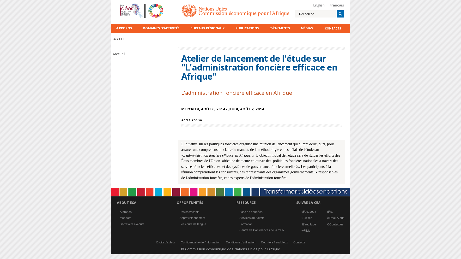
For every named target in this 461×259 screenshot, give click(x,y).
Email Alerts (336, 218)
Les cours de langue (193, 224)
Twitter (307, 218)
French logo (126, 4)
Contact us (336, 224)
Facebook (309, 211)
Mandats (125, 218)
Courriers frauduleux (274, 242)
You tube (310, 224)
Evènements (280, 28)
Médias (307, 28)
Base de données (250, 212)
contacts (333, 28)
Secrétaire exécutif (132, 224)
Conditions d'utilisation (240, 242)
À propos (124, 28)
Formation (246, 224)
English (319, 5)
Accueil (119, 53)
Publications (247, 28)
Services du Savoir (251, 218)
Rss (330, 211)
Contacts (299, 242)
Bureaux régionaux (207, 28)
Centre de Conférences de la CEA (261, 230)
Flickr (307, 230)
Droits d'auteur (165, 242)
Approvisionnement (192, 218)
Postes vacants (189, 212)
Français (336, 5)
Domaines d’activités (161, 28)
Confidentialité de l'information (200, 242)
